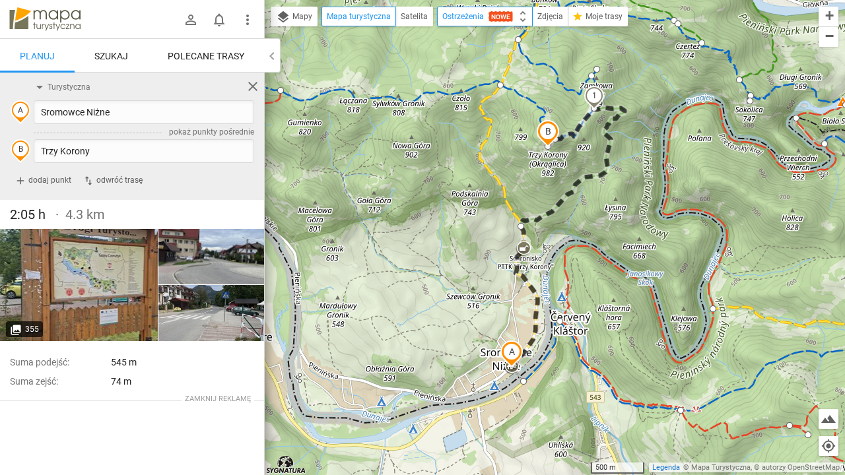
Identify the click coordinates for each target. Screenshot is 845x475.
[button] (511, 353)
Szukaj (111, 56)
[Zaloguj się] (190, 19)
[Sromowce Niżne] (79, 285)
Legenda (666, 467)
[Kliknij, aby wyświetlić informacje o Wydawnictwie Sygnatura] (286, 464)
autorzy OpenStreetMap (801, 467)
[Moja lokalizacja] (828, 446)
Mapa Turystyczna (721, 467)
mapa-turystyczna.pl (45, 19)
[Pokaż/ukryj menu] (247, 19)
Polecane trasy (206, 56)
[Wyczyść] (253, 86)
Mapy (301, 16)
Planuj (37, 56)
